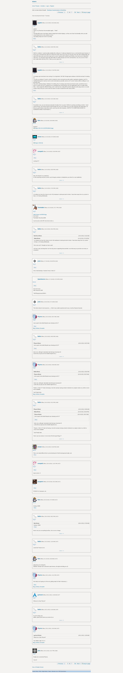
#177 (59, 594)
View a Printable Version (37, 667)
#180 (56, 650)
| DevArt (60, 62)
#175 (56, 558)
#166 (57, 336)
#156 (57, 136)
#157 (59, 151)
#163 (61, 279)
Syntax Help (35, 671)
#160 (60, 207)
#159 (57, 188)
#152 (57, 47)
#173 (57, 516)
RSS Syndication (62, 671)
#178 (57, 609)
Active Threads (35, 6)
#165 (58, 316)
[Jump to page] (86, 12)
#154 (57, 98)
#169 (58, 446)
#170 (59, 463)
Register (52, 6)
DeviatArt (42, 328)
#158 (57, 169)
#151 (58, 22)
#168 (57, 402)
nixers (34, 1)
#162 (56, 261)
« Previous (60, 12)
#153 (58, 70)
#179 (58, 628)
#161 (57, 229)
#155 (56, 120)
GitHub (37, 328)
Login (47, 6)
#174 (57, 541)
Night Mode (44, 671)
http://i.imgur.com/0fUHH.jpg (39, 214)
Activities (43, 6)
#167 (58, 364)
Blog (34, 328)
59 (75, 12)
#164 (56, 301)
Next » (79, 12)
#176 (58, 575)
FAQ (40, 671)
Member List (54, 671)
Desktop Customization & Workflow (56, 10)
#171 (59, 481)
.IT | (63, 62)
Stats (49, 671)
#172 (56, 499)
